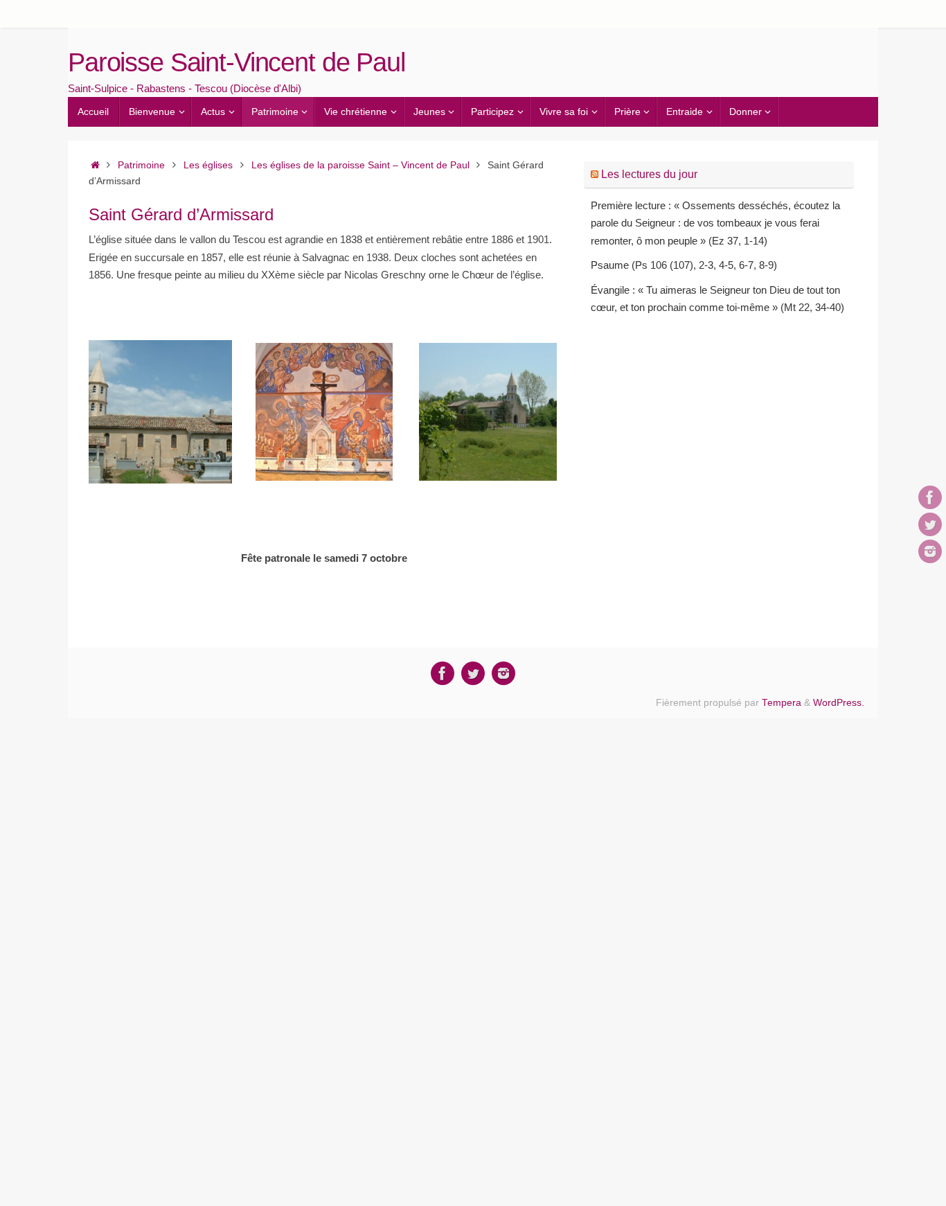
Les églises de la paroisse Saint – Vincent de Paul (360, 165)
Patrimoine (141, 165)
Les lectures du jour (649, 174)
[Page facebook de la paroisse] (930, 497)
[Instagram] (930, 551)
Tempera (781, 703)
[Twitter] (930, 524)
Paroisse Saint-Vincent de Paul (236, 62)
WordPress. (838, 703)
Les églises (208, 165)
